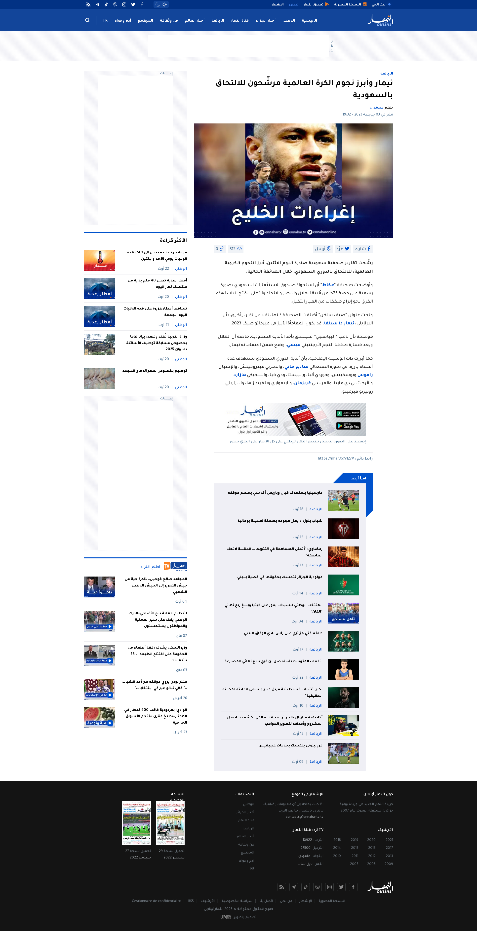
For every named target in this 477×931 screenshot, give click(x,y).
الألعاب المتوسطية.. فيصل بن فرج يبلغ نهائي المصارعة (273, 662)
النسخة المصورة (332, 901)
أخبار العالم (194, 21)
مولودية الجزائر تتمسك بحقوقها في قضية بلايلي (279, 578)
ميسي (294, 345)
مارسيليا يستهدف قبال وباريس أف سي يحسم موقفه (275, 493)
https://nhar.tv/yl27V (336, 459)
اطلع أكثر (152, 567)
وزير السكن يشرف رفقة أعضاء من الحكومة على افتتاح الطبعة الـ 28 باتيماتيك (157, 654)
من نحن (286, 901)
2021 (389, 840)
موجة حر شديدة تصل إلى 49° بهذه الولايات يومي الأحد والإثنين (157, 256)
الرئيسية (309, 21)
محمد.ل (377, 108)
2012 (372, 856)
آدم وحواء (123, 21)
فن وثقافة (169, 21)
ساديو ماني (296, 367)
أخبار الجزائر (266, 21)
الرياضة (217, 21)
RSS (191, 901)
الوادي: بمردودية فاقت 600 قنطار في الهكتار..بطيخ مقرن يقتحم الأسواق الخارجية (155, 716)
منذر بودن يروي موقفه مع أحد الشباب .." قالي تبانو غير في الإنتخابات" (154, 685)
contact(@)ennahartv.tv (304, 817)
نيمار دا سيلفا (339, 323)
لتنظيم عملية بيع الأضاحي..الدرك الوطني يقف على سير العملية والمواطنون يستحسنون (158, 620)
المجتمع (145, 21)
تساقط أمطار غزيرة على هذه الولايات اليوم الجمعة (155, 312)
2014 (337, 848)
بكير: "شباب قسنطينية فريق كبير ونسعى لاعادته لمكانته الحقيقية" (272, 693)
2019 (354, 840)
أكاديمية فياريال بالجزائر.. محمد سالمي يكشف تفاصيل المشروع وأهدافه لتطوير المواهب (274, 721)
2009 (389, 864)
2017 (389, 848)
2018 (337, 840)
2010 (337, 856)
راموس (365, 375)
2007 (354, 864)
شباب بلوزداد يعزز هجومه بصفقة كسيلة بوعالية (280, 521)
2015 (354, 848)
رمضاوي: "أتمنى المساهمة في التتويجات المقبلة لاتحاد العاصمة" (274, 552)
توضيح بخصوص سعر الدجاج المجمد (154, 371)
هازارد (240, 375)
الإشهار (305, 901)
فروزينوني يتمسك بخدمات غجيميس (290, 746)
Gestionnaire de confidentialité (156, 901)
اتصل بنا (266, 901)
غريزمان (302, 383)
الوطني (288, 21)
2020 (371, 840)
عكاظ (328, 285)
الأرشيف (208, 901)
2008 (371, 864)
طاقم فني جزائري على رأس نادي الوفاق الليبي (283, 634)
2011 (355, 856)
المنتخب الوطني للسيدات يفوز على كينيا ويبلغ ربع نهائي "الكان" (273, 609)
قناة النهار (240, 21)
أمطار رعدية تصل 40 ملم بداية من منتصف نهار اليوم (157, 284)
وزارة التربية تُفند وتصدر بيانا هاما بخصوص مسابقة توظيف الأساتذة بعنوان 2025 (156, 343)
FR (105, 21)
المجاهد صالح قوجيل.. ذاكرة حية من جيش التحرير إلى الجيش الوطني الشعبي (156, 586)
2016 (372, 848)
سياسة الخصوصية (237, 901)
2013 (389, 856)
